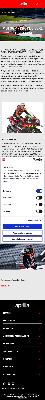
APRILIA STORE (9, 374)
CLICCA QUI (6, 286)
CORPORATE (8, 366)
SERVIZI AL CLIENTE (11, 351)
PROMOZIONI (8, 328)
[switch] (39, 198)
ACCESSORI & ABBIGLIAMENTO (16, 336)
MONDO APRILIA (10, 344)
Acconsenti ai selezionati (22, 233)
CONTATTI (7, 359)
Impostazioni (33, 220)
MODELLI (7, 313)
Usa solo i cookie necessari (22, 239)
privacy (6, 181)
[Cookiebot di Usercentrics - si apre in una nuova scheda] (32, 159)
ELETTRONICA (9, 321)
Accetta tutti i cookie (22, 227)
